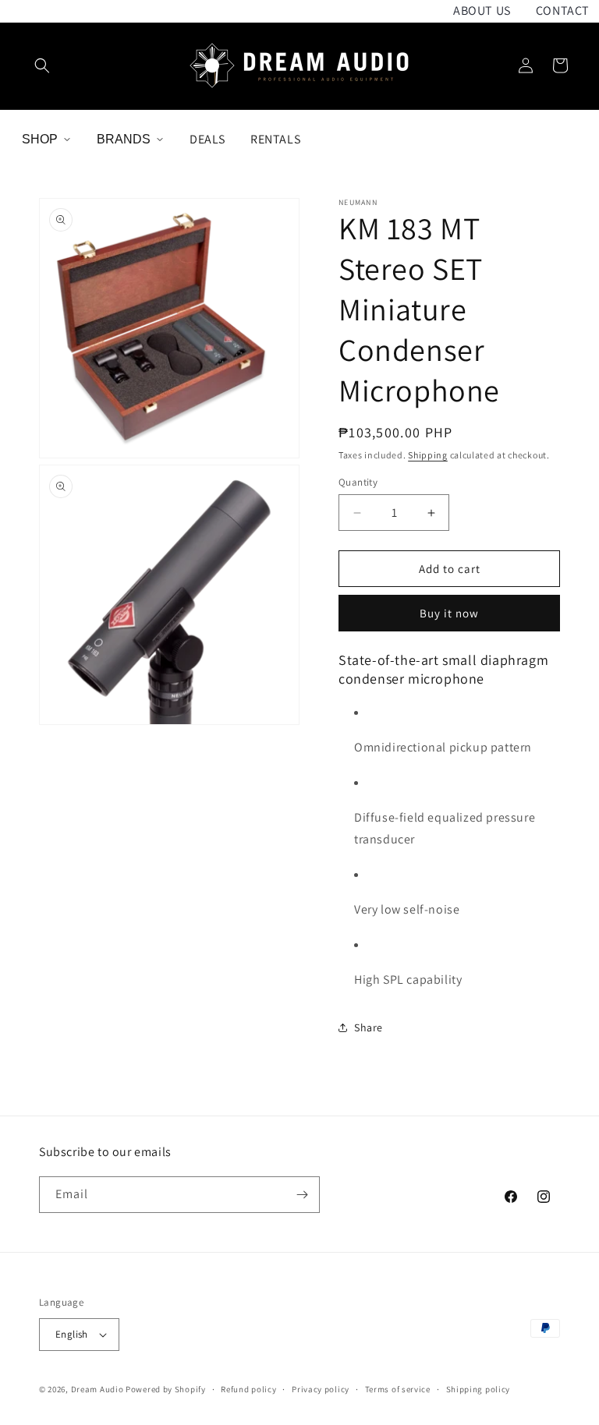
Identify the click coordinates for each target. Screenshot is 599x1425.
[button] (42, 65)
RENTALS (275, 139)
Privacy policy (320, 1389)
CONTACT (563, 10)
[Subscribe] (302, 1194)
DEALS (207, 139)
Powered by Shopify (166, 1389)
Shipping (428, 455)
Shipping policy (478, 1389)
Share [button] (368, 1027)
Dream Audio (97, 1389)
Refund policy (248, 1389)
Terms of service (398, 1389)
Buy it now (449, 613)
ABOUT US (482, 10)
